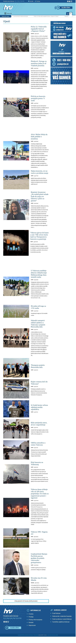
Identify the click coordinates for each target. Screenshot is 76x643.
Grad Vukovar (56, 613)
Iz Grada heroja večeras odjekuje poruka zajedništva (39, 407)
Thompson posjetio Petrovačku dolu (38, 366)
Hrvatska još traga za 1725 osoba (38, 307)
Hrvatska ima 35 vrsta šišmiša (39, 579)
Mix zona (32, 582)
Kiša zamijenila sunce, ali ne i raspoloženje (39, 424)
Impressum (32, 625)
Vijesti (32, 68)
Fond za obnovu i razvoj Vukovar (62, 619)
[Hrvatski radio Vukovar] (8, 7)
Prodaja (38, 1)
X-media (45, 635)
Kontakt (31, 1)
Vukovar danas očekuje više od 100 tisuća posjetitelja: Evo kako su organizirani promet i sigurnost (40, 493)
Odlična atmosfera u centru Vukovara (38, 444)
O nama (31, 614)
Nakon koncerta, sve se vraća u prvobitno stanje (39, 172)
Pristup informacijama (35, 620)
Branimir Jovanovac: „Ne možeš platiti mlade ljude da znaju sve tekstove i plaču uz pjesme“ (39, 196)
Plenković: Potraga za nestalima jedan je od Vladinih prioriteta (39, 63)
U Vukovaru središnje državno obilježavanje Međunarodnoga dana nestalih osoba (39, 274)
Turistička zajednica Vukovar (61, 622)
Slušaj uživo (66, 8)
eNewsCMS (40, 635)
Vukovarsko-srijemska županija (61, 616)
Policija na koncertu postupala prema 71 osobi (38, 98)
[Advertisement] (26, 127)
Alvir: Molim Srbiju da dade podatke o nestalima (39, 136)
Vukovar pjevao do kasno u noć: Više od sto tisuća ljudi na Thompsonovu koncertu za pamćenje (39, 236)
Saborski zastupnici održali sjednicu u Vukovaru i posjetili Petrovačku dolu (38, 324)
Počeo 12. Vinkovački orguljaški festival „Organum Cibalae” (38, 16)
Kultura (32, 33)
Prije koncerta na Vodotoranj (37, 463)
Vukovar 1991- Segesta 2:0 (39, 533)
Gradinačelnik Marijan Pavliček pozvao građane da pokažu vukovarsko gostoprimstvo (39, 558)
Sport (32, 536)
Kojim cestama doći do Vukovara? (39, 383)
